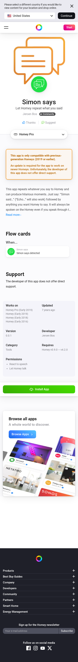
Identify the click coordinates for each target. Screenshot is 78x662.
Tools (9, 349)
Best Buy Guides (12, 576)
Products (8, 570)
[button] (29, 15)
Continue (66, 16)
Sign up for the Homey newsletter (39, 625)
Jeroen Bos (48, 335)
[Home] (39, 27)
